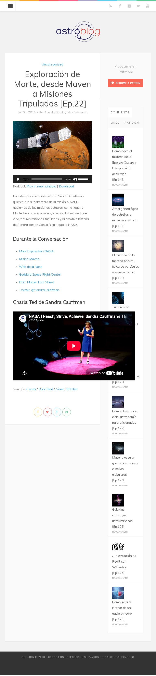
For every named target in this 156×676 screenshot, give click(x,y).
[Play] (18, 179)
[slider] (84, 179)
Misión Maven (29, 259)
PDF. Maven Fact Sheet (36, 282)
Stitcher (72, 389)
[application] (52, 179)
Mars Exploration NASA (36, 251)
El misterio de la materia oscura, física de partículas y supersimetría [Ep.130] (125, 266)
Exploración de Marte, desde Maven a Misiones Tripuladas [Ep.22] (52, 89)
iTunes (31, 389)
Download (66, 186)
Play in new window (41, 186)
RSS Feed (46, 389)
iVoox (60, 389)
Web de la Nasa (30, 267)
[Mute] (75, 179)
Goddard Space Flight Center (40, 274)
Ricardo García (54, 112)
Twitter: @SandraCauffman (39, 290)
